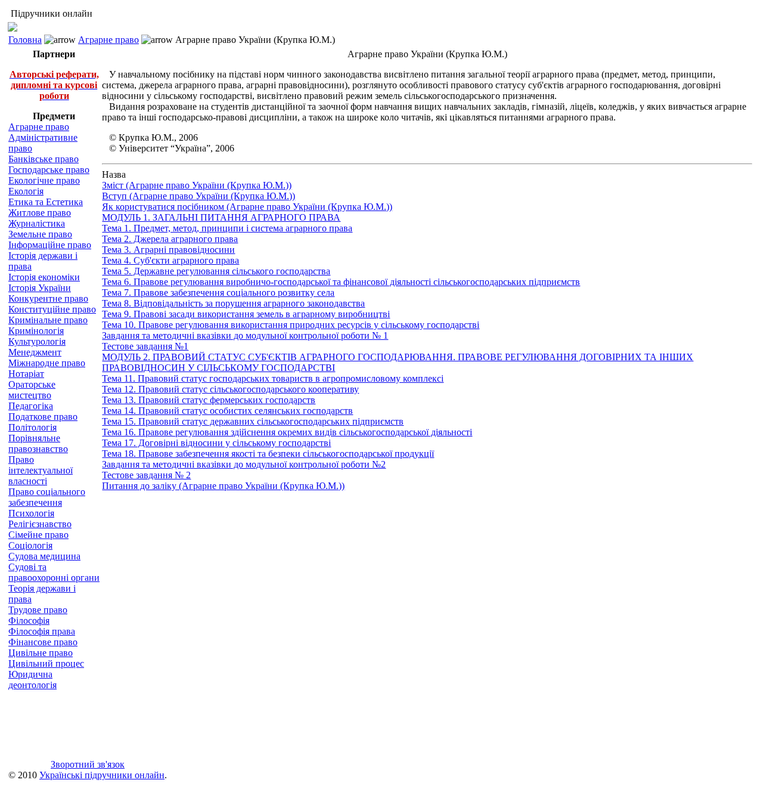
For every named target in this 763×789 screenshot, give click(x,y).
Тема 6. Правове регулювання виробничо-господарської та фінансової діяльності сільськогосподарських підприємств (341, 282)
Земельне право (40, 234)
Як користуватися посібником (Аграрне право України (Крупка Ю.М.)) (247, 207)
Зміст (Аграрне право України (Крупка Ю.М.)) (196, 185)
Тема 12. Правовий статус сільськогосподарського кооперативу (230, 389)
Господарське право (48, 170)
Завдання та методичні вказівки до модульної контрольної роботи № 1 (245, 335)
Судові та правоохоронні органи (54, 572)
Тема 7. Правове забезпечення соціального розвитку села (218, 292)
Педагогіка (30, 406)
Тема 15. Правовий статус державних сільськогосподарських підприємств (253, 421)
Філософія (28, 620)
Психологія (31, 513)
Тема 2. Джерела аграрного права (170, 239)
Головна (25, 40)
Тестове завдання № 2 (146, 475)
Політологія (32, 427)
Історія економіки (44, 277)
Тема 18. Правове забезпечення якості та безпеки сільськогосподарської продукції (268, 453)
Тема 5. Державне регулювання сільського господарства (216, 271)
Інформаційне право (49, 245)
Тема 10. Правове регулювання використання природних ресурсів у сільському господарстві (290, 325)
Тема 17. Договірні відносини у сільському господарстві (216, 443)
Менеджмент (34, 352)
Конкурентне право (48, 298)
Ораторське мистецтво (31, 389)
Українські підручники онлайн (102, 775)
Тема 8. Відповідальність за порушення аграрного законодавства (233, 303)
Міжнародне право (46, 363)
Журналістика (36, 223)
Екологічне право (44, 180)
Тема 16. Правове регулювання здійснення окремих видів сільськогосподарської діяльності (287, 432)
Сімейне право (38, 535)
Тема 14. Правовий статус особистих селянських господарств (227, 411)
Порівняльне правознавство (38, 443)
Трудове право (37, 610)
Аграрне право (108, 40)
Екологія (26, 191)
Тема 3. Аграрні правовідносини (168, 250)
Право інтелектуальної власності (40, 470)
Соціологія (30, 545)
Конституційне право (52, 309)
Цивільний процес (46, 663)
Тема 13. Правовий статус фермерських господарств (208, 400)
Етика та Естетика (45, 202)
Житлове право (39, 213)
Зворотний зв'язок (88, 764)
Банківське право (43, 159)
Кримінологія (36, 331)
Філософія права (41, 631)
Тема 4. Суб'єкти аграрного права (170, 260)
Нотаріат (26, 374)
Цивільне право (40, 653)
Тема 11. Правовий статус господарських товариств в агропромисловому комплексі (272, 378)
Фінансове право (42, 642)
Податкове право (42, 416)
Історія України (39, 288)
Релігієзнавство (40, 524)
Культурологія (37, 341)
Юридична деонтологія (32, 679)
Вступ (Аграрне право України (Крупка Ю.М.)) (198, 196)
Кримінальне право (48, 320)
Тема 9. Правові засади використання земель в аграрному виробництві (246, 314)
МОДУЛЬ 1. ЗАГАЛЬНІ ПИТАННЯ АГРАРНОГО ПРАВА (221, 217)
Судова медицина (44, 556)
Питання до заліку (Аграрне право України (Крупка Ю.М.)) (223, 486)
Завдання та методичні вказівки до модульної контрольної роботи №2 (244, 464)
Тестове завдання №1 (145, 346)
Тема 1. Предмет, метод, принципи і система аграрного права (227, 228)
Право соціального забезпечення (46, 497)
